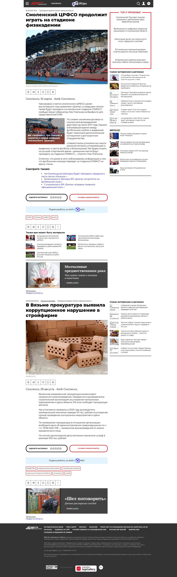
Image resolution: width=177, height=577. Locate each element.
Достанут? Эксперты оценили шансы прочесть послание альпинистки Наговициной (136, 94)
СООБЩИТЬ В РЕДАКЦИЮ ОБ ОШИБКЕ (58, 532)
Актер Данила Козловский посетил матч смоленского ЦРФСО (48, 238)
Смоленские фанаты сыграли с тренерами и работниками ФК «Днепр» (49, 246)
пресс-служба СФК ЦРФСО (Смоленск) (42, 86)
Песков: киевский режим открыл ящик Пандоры (133, 134)
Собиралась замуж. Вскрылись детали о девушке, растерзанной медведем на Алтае (134, 307)
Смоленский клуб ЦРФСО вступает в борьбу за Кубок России (48, 255)
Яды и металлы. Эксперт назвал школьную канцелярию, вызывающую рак (133, 342)
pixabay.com (31, 376)
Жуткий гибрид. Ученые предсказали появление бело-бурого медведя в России (136, 324)
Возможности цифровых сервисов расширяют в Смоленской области (130, 30)
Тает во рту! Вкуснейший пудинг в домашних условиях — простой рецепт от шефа (134, 333)
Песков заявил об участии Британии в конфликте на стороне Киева (135, 143)
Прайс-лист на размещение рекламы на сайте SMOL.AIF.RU (124, 527)
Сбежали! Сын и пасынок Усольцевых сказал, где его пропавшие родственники (136, 103)
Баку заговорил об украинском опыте (133, 169)
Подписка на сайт (62, 529)
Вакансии (93, 527)
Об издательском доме (53, 527)
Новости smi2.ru (34, 293)
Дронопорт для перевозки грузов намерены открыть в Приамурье (134, 160)
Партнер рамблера (66, 567)
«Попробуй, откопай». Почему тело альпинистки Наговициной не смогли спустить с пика (135, 77)
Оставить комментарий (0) (88, 197)
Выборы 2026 (134, 529)
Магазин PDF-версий (117, 529)
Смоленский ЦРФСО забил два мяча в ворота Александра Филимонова (90, 238)
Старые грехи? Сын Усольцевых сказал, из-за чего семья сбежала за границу (135, 112)
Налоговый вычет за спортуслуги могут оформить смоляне (130, 40)
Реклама (82, 527)
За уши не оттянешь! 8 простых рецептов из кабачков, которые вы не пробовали (136, 86)
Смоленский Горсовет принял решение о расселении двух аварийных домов (130, 19)
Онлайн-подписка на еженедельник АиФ (89, 529)
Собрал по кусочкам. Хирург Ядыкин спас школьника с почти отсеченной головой (136, 350)
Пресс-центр (71, 527)
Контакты (48, 529)
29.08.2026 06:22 (32, 301)
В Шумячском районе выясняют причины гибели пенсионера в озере (130, 61)
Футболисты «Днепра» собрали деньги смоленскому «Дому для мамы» (91, 246)
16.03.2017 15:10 (31, 11)
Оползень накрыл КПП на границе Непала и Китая (134, 152)
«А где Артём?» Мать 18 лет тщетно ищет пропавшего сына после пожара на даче (135, 120)
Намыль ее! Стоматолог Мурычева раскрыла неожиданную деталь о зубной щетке (135, 316)
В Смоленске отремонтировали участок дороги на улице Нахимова (131, 50)
